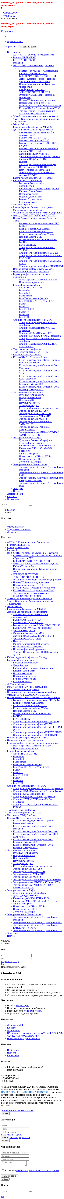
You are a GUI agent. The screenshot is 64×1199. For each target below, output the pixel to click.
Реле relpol (24, 293)
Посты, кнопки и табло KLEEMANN (38, 239)
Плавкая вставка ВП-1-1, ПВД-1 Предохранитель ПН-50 (35, 457)
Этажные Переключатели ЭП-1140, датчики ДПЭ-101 (37, 173)
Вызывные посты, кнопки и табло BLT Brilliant (37, 700)
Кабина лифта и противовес (27, 180)
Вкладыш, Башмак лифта (32, 183)
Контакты (12, 496)
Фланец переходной (29, 405)
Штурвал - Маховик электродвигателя (38, 408)
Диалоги (11, 532)
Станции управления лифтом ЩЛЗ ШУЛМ (41, 266)
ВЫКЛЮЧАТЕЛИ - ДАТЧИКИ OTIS (38, 76)
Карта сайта (13, 1055)
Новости (11, 1052)
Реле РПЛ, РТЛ (27, 309)
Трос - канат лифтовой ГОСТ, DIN (30, 352)
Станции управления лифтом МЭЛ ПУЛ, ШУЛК (37, 732)
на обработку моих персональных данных (37, 1170)
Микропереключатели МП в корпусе (37, 164)
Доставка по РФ (15, 494)
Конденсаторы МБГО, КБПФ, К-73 (37, 445)
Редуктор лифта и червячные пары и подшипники (32, 743)
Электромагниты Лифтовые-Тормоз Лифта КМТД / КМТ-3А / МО (41, 479)
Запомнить (10, 1132)
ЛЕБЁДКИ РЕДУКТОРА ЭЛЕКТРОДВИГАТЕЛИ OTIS (34, 90)
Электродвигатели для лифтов (28, 392)
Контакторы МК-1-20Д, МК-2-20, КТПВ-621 (35, 901)
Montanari (18, 62)
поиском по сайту (33, 1010)
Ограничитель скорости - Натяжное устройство (37, 579)
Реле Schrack (25, 295)
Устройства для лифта (30, 461)
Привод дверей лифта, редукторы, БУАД (33, 269)
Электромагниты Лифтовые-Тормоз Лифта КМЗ (37, 922)
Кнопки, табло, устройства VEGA (36, 234)
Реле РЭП (24, 317)
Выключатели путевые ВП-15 (34, 140)
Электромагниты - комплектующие (37, 111)
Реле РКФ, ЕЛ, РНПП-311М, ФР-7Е (37, 301)
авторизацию (22, 1005)
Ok (2, 1196)
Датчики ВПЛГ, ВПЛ (30, 151)
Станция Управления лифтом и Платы (32, 319)
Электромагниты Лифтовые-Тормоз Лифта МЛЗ (37, 930)
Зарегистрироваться (20, 1137)
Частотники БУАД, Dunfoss (27, 354)
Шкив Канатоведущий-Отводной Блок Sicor (35, 831)
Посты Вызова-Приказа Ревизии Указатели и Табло (33, 697)
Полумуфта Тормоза (29, 403)
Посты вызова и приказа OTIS (34, 103)
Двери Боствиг (26, 186)
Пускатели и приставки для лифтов (31, 271)
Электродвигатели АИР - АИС (35, 416)
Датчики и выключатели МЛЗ (34, 153)
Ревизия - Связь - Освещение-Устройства (40, 105)
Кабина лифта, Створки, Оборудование (39, 188)
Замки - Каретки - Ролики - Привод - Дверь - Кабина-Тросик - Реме (37, 80)
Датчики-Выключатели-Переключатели (33, 129)
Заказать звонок (9, 1176)
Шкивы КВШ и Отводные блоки (30, 357)
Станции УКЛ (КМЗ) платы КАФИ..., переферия (38, 788)
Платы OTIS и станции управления (37, 100)
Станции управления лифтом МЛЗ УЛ (38, 253)
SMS (3, 1134)
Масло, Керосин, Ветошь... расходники (33, 207)
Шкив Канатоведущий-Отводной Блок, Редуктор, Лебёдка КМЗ (39, 382)
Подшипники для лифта (31, 282)
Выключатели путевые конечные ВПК (38, 148)
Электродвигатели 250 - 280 (33, 411)
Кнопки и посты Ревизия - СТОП (36, 231)
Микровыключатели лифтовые (29, 210)
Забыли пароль (14, 1134)
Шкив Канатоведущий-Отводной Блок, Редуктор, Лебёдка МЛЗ (39, 388)
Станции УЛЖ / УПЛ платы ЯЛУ (36, 333)
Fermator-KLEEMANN (24, 57)
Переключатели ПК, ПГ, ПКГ (34, 167)
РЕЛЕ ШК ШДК (27, 245)
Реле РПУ (24, 311)
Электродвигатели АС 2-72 (33, 419)
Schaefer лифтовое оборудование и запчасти (35, 116)
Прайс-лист (13, 1050)
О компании (13, 499)
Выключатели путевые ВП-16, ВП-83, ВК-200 (36, 625)
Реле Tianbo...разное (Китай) (33, 298)
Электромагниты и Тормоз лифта (30, 464)
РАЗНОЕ (23, 242)
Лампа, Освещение (28, 453)
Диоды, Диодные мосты (31, 443)
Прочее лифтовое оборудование (35, 170)
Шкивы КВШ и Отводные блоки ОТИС (39, 108)
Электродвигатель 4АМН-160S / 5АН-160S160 (37, 879)
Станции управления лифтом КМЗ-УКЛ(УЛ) (36, 721)
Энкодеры (18, 488)
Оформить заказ (15, 41)
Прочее (17, 491)
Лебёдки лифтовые (22, 204)
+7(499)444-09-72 (10, 13)
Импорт (23, 162)
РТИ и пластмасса (28, 202)
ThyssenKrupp (20, 121)
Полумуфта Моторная (30, 397)
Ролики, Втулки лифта (30, 199)
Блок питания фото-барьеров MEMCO (32, 127)
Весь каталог (13, 52)
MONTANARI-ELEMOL (31, 394)
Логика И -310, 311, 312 (31, 287)
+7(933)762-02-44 (10, 16)
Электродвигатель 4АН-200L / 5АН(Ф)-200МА (34, 428)
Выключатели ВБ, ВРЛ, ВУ (33, 137)
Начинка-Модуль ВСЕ (30, 236)
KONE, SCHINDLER (24, 60)
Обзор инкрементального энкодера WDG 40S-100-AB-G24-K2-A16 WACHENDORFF (35, 1034)
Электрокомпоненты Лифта (27, 437)
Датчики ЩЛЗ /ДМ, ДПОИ (33, 159)
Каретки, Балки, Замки (30, 191)
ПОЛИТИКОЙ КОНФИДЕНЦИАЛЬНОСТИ (24, 1092)
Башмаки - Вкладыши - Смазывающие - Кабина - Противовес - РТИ (39, 72)
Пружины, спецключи (30, 196)
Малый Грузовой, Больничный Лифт (38, 279)
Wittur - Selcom (20, 124)
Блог (3, 964)
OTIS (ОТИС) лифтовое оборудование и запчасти (32, 553)
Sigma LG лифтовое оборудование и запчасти (36, 119)
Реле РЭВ (24, 314)
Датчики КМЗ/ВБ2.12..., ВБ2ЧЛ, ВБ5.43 (39, 156)
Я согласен (31, 1170)
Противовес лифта (28, 194)
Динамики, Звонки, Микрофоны (35, 440)
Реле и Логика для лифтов (26, 285)
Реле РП (23, 303)
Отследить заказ (15, 526)
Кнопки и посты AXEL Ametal (34, 228)
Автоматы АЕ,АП (28, 135)
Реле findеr (24, 290)
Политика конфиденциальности (23, 1038)
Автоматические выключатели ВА (36, 132)
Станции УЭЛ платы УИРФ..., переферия (40, 336)
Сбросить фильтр (10, 961)
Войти (5, 1138)
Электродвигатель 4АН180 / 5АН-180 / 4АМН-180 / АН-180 (39, 433)
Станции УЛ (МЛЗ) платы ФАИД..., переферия (37, 791)
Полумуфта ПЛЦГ (28, 400)
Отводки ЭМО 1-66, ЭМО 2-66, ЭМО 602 (34, 215)
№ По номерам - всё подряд (33, 113)
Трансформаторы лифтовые (27, 349)
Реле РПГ (24, 306)
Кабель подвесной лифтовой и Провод (33, 178)
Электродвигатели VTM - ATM (35, 413)
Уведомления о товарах (19, 529)
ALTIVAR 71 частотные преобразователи (34, 54)
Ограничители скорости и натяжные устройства (37, 212)
